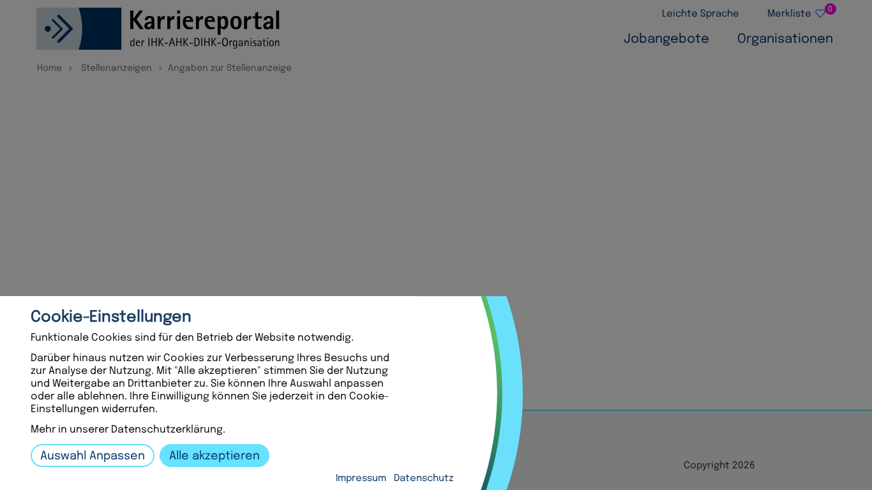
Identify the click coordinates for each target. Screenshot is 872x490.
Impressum (361, 478)
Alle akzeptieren (214, 456)
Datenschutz (423, 478)
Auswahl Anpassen (92, 456)
